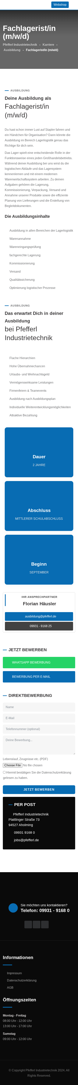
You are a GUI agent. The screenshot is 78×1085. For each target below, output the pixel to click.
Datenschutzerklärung (22, 980)
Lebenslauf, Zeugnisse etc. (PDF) (25, 759)
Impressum (14, 973)
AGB (10, 987)
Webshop (60, 4)
